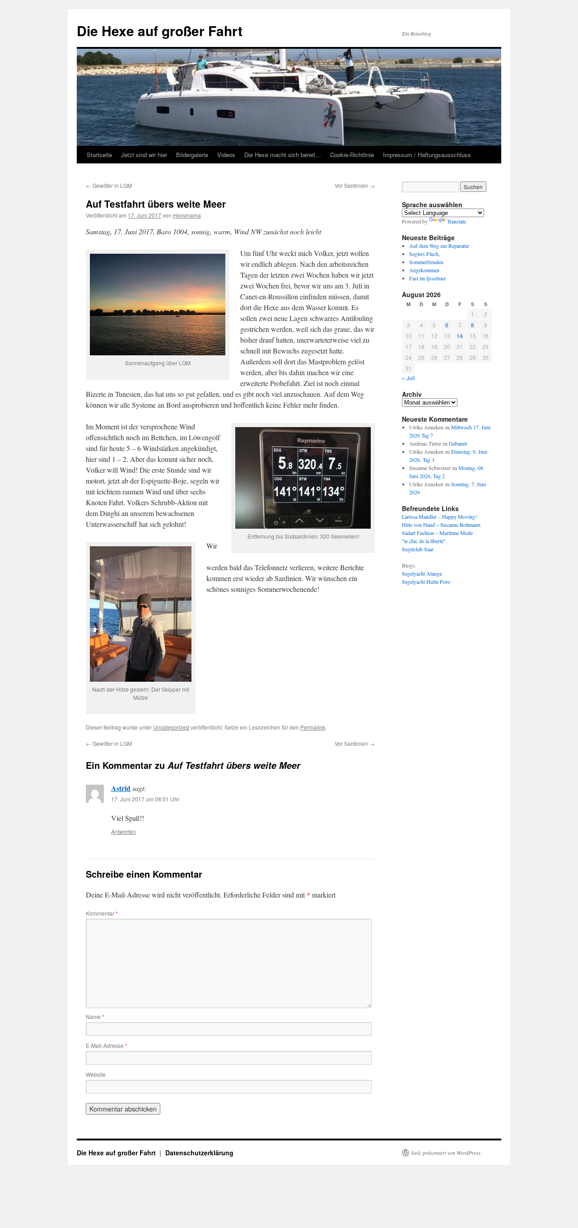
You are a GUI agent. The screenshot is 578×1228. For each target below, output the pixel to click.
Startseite (99, 154)
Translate (456, 221)
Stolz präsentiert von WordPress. (446, 1152)
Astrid (121, 788)
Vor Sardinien (355, 185)
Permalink (312, 727)
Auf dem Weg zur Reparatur (439, 245)
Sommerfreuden (426, 261)
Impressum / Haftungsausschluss (427, 154)
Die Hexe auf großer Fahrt (159, 30)
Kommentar (102, 913)
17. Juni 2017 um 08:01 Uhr (145, 799)
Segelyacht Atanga (422, 573)
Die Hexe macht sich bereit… (282, 154)
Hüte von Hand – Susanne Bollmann (441, 524)
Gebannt (458, 443)
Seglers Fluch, (424, 253)
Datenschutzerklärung (199, 1152)
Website (96, 1074)
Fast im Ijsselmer (427, 278)
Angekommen (424, 270)
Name (95, 1016)
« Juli (408, 377)
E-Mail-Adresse (106, 1045)
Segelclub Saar (418, 549)
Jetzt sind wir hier (144, 154)
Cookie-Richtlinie (352, 154)
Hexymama (187, 215)
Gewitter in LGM (109, 185)
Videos (226, 154)
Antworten (123, 831)
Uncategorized (171, 727)
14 (460, 336)
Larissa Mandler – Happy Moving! (439, 516)
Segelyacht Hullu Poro (426, 581)
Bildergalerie (192, 154)
